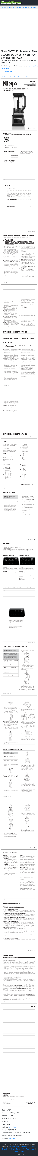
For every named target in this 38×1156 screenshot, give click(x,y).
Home (4, 7)
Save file (12, 1138)
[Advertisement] (19, 30)
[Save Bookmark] (23, 77)
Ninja (9, 7)
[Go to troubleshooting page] (18, 77)
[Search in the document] (14, 77)
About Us (31, 1147)
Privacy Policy (14, 1147)
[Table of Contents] (10, 77)
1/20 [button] (3, 77)
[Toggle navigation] (35, 2)
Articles (11, 1149)
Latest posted (19, 1151)
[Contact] (23, 1154)
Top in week (30, 1149)
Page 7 (33, 7)
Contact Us (20, 1149)
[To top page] (27, 77)
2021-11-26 (12, 1127)
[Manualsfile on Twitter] (19, 1154)
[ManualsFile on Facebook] (15, 1154)
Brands (4, 1149)
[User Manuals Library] (11, 3)
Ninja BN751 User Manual (21, 7)
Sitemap (24, 1147)
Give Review (7, 71)
